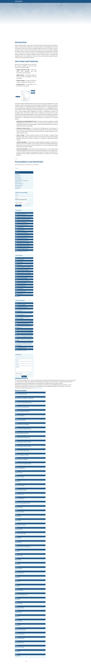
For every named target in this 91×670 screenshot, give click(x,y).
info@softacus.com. (38, 388)
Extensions (26, 4)
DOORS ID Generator (18, 182)
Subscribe (18, 205)
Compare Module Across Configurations (21, 180)
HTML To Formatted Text (19, 185)
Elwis (57, 4)
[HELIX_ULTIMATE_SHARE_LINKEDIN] (26, 661)
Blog (53, 4)
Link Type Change (18, 186)
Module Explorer (17, 188)
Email (16, 195)
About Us (46, 4)
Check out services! (19, 378)
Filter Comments (17, 177)
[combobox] (67, 5)
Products (18, 4)
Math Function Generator (19, 183)
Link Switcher (17, 174)
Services (33, 4)
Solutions (40, 4)
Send (24, 376)
